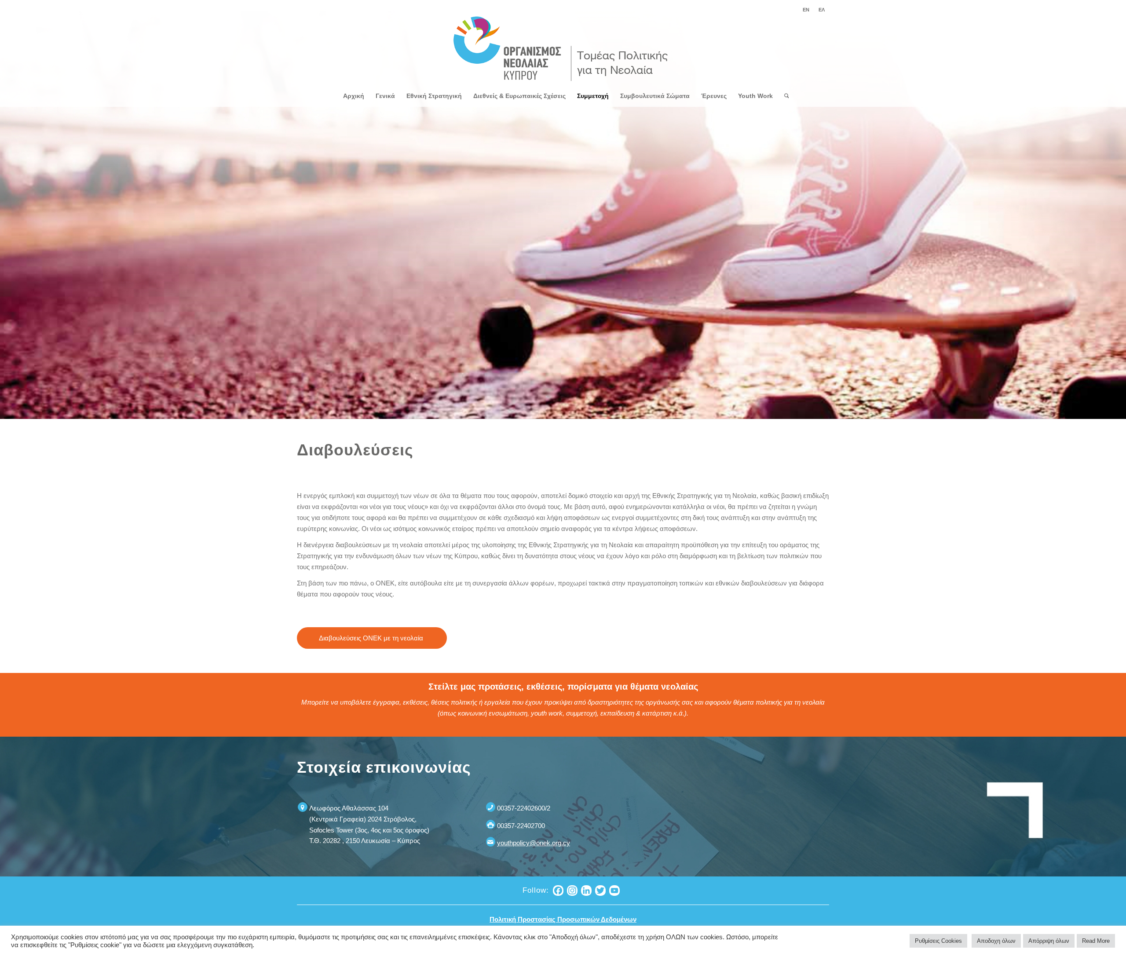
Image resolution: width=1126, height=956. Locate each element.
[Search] (784, 96)
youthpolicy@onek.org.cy (533, 843)
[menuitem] (806, 9)
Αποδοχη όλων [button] (996, 941)
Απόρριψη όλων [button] (1048, 941)
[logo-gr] (563, 49)
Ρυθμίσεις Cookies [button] (938, 941)
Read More (1096, 941)
